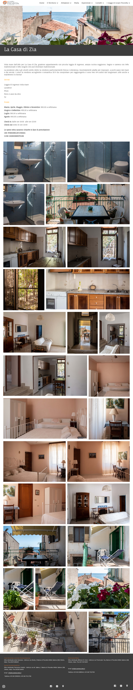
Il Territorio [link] (51, 3)
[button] (3, 686)
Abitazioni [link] (65, 3)
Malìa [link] (76, 3)
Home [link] (41, 3)
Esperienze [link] (86, 3)
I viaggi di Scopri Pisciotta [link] (117, 3)
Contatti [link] (98, 3)
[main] (66, 50)
